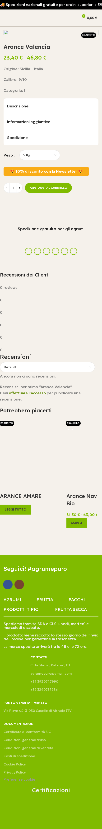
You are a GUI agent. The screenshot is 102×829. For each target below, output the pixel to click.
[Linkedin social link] (46, 251)
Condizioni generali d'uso (25, 740)
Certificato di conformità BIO (27, 732)
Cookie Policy (15, 764)
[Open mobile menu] (5, 18)
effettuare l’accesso (27, 393)
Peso (8, 155)
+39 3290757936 (44, 689)
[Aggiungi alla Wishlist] (9, 203)
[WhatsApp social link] (55, 251)
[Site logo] (34, 17)
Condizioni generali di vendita (28, 748)
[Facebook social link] (28, 251)
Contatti (38, 657)
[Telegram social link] (73, 251)
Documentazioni (19, 724)
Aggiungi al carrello (48, 188)
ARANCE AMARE (21, 496)
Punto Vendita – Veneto (25, 702)
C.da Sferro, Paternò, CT (50, 665)
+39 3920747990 (44, 681)
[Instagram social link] (19, 584)
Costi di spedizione (19, 756)
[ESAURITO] (31, 449)
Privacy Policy (15, 772)
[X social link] (37, 251)
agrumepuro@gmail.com (51, 673)
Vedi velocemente (6, 520)
